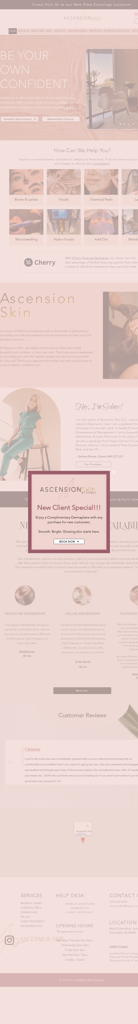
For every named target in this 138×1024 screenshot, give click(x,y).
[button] (114, 472)
